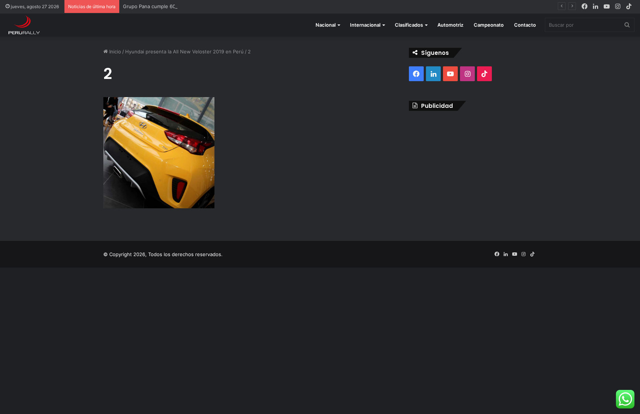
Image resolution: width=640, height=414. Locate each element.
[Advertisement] (473, 170)
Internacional (365, 25)
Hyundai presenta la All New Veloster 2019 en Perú (184, 51)
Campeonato (489, 25)
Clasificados (409, 25)
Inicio (114, 51)
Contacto (525, 25)
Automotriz (450, 25)
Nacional (326, 25)
